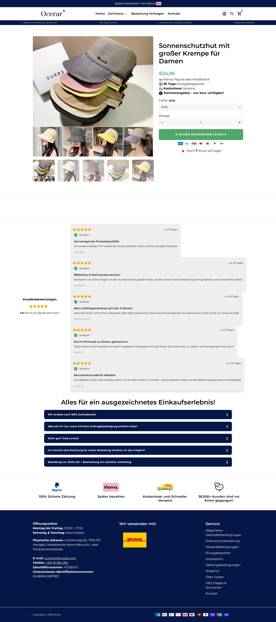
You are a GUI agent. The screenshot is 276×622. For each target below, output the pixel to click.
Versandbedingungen (222, 547)
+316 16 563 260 (57, 563)
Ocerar (57, 614)
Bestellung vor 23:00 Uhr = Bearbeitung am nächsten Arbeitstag (89, 462)
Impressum (214, 559)
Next (148, 96)
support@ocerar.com (60, 558)
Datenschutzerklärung (223, 541)
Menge (164, 116)
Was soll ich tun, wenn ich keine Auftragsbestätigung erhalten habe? (93, 426)
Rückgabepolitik (218, 553)
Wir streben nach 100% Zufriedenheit (72, 414)
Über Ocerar (215, 577)
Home (100, 13)
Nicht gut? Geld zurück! (63, 438)
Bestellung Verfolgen (147, 13)
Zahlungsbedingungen (223, 565)
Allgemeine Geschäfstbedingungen (223, 533)
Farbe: (167, 100)
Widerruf (212, 571)
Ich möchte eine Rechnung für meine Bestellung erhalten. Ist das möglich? (96, 450)
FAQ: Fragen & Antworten (216, 585)
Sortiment (117, 13)
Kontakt (174, 13)
